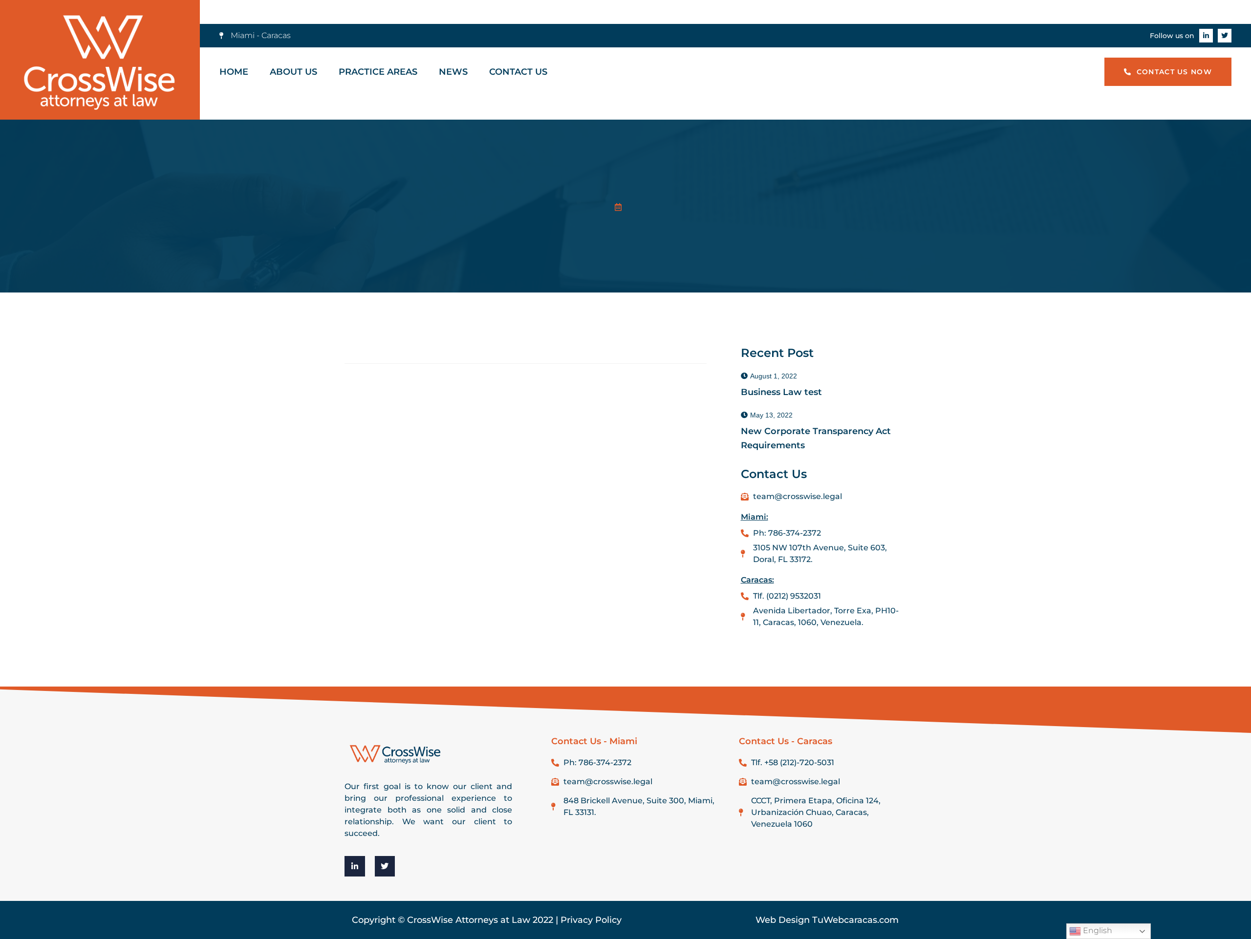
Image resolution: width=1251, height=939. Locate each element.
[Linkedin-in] (1206, 35)
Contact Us (518, 71)
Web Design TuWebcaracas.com (827, 920)
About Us (293, 71)
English (1096, 930)
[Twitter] (1224, 35)
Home (233, 71)
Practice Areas (378, 71)
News (453, 71)
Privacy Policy (591, 920)
